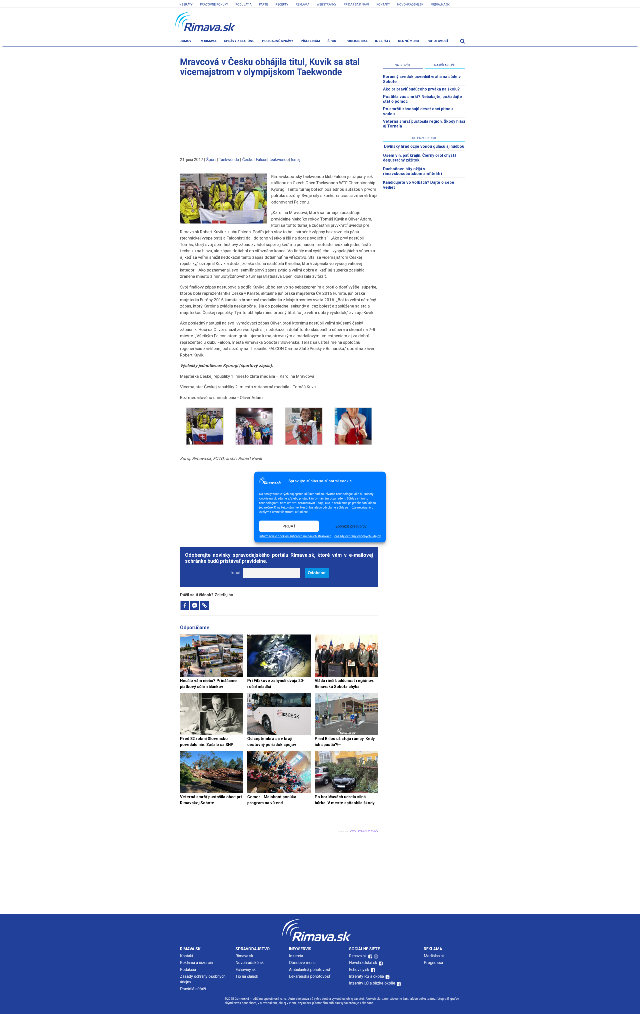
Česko (248, 159)
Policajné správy (277, 41)
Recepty (282, 4)
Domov (186, 41)
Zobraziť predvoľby (351, 526)
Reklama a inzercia (196, 962)
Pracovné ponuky (214, 4)
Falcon (261, 159)
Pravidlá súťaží (193, 988)
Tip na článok (247, 976)
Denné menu (408, 41)
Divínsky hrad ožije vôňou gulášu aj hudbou (424, 146)
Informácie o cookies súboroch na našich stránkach (296, 536)
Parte (263, 4)
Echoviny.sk (246, 969)
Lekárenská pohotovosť (310, 976)
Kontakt (383, 4)
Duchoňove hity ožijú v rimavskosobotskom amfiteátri (412, 171)
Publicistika (357, 41)
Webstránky (326, 4)
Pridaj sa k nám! (356, 4)
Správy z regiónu (239, 41)
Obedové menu (302, 962)
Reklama (302, 4)
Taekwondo (229, 159)
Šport (333, 41)
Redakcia (188, 969)
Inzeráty (185, 4)
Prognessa (433, 962)
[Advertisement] (279, 115)
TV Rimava (207, 41)
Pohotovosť (437, 41)
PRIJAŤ (289, 526)
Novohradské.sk (250, 962)
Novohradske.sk (410, 4)
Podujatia (244, 4)
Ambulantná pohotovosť (310, 969)
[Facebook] (184, 605)
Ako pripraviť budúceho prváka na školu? (421, 89)
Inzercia (296, 956)
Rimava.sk (244, 956)
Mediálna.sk (440, 4)
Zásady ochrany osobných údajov (357, 536)
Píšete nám (310, 41)
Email (236, 572)
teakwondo (279, 159)
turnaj (295, 159)
